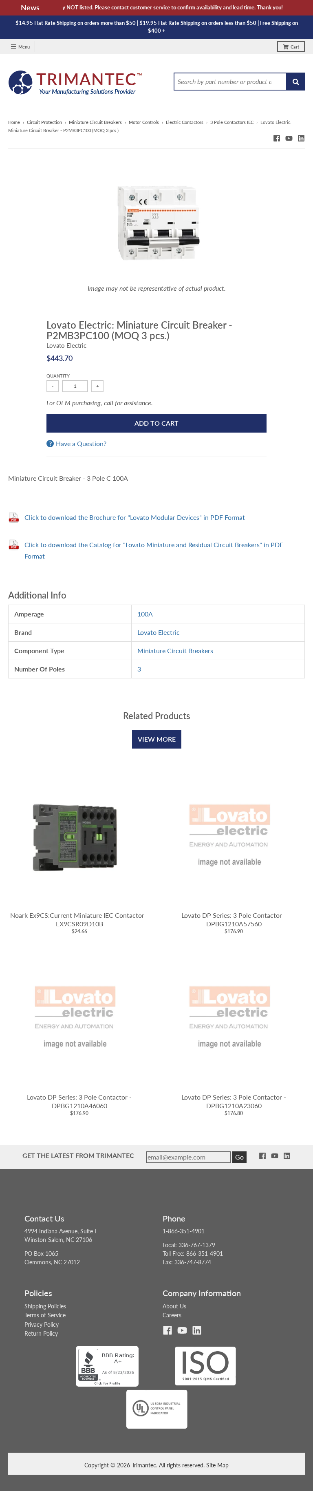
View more (157, 739)
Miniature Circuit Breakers (95, 122)
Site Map (217, 1465)
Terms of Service (45, 1315)
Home (14, 122)
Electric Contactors (184, 122)
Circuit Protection (44, 122)
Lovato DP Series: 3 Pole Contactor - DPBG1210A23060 (233, 1101)
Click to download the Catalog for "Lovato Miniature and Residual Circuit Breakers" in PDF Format (153, 550)
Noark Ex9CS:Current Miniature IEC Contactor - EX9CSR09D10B (79, 919)
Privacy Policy (41, 1324)
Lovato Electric (66, 345)
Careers (172, 1315)
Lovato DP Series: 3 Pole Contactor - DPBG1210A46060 (79, 1101)
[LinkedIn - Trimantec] (301, 138)
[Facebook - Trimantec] (276, 138)
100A (145, 614)
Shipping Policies (45, 1306)
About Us (174, 1306)
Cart (295, 46)
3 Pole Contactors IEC (231, 122)
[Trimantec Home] (75, 85)
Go (239, 1157)
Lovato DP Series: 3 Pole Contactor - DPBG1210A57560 (233, 919)
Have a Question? (81, 443)
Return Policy (41, 1333)
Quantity (58, 375)
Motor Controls (144, 122)
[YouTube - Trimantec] (289, 138)
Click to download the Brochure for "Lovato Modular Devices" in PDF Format (134, 517)
